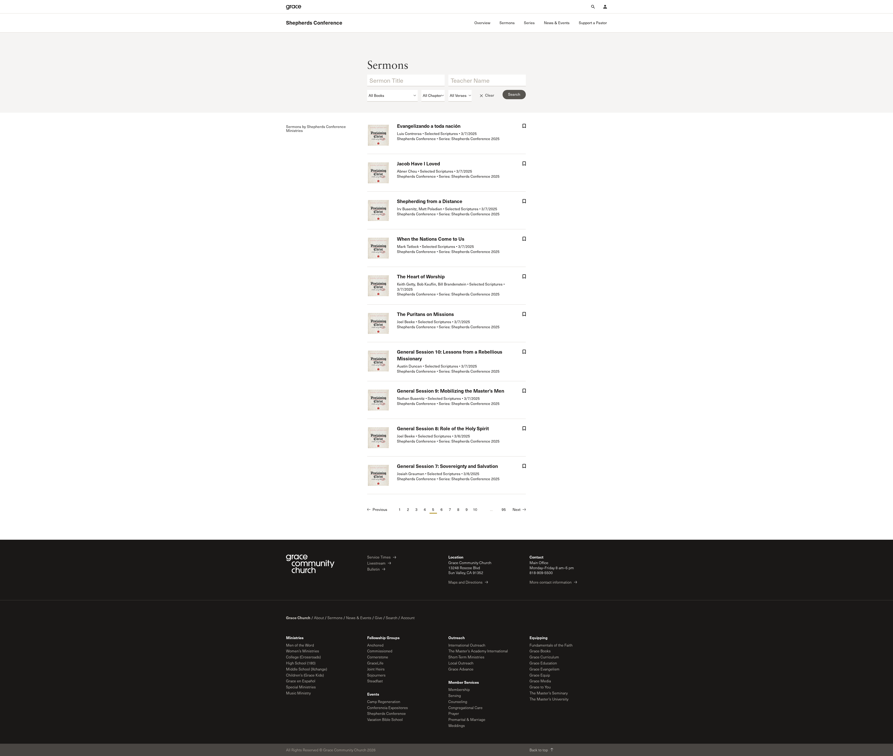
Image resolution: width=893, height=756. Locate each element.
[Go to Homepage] (293, 6)
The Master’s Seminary (549, 692)
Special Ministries (301, 686)
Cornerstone (377, 656)
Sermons (335, 617)
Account (408, 617)
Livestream (376, 563)
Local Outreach (460, 663)
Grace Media (540, 680)
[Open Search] (593, 7)
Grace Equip (540, 675)
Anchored (375, 645)
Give (378, 617)
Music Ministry (298, 692)
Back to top (539, 749)
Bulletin (373, 569)
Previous (380, 509)
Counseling (457, 701)
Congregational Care (465, 707)
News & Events (358, 617)
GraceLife (375, 663)
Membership (459, 689)
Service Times (379, 557)
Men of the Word (300, 645)
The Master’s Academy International (478, 650)
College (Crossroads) (303, 656)
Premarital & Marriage (466, 719)
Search (391, 617)
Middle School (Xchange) (306, 669)
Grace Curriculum (544, 656)
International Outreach (466, 645)
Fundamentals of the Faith (551, 645)
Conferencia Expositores (387, 707)
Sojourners (376, 675)
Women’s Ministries (302, 650)
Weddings (456, 725)
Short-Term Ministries (466, 656)
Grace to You (540, 686)
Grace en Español (300, 680)
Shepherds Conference (314, 23)
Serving (454, 695)
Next (516, 509)
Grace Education (543, 663)
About (319, 617)
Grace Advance (460, 669)
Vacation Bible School (385, 719)
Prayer (453, 713)
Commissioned (379, 650)
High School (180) (300, 663)
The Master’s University (549, 699)
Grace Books (540, 650)
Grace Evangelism (545, 669)
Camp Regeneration (383, 701)
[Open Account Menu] (605, 7)
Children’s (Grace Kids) (305, 675)
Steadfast (375, 680)
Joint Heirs (376, 669)
